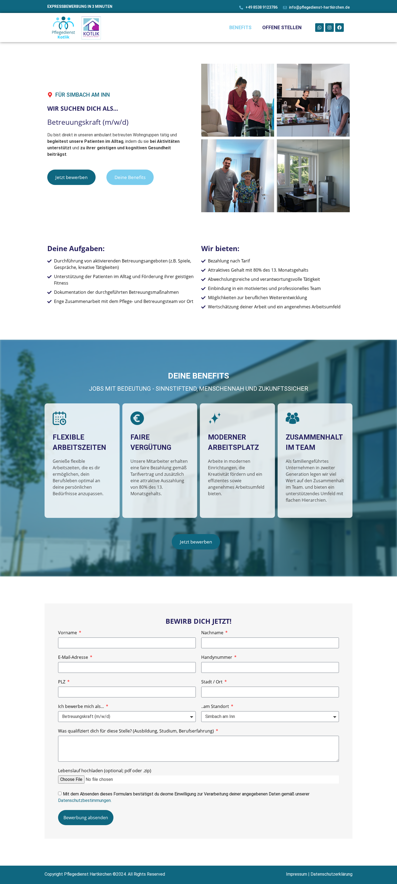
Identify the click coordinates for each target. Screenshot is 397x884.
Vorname (68, 633)
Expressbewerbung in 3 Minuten (79, 6)
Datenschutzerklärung (331, 874)
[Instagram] (329, 27)
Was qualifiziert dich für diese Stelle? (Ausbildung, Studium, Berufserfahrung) (136, 731)
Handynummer (217, 657)
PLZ (62, 682)
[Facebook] (339, 27)
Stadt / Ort (212, 682)
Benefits (240, 27)
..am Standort (215, 706)
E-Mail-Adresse (73, 657)
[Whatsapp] (319, 27)
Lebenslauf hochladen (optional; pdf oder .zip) (104, 771)
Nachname (212, 633)
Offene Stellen (282, 27)
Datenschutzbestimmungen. (85, 800)
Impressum (296, 874)
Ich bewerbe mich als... (81, 706)
